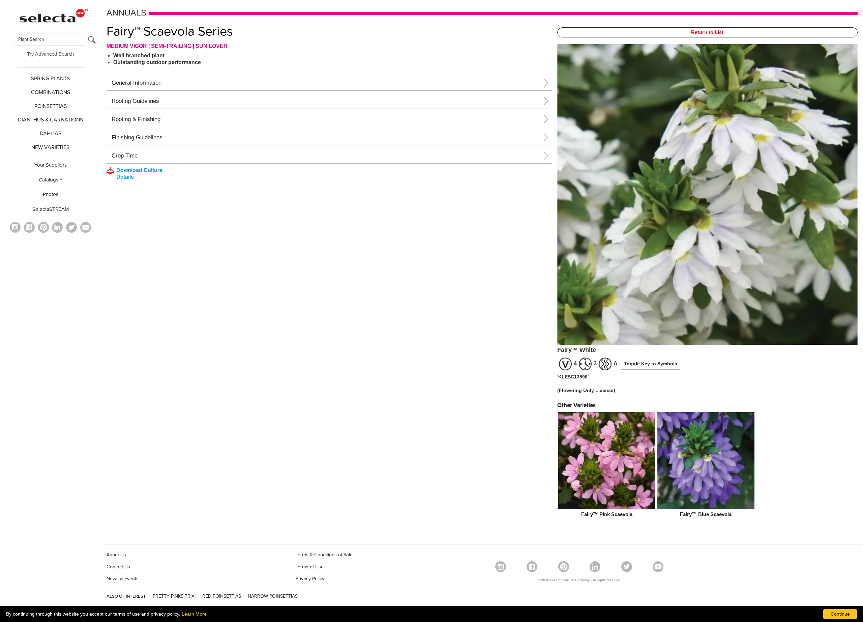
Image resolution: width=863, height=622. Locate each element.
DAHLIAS (50, 133)
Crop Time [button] (125, 155)
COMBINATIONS (50, 92)
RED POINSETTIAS (221, 596)
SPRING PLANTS (50, 78)
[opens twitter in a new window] (71, 227)
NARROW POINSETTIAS (273, 596)
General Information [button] (136, 83)
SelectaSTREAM (50, 209)
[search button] (92, 41)
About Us (116, 555)
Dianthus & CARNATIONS (50, 119)
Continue (840, 614)
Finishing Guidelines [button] (137, 137)
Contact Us (118, 567)
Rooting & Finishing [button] (136, 119)
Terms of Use (310, 567)
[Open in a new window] (43, 227)
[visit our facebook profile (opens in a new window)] (29, 227)
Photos (50, 194)
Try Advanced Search (50, 54)
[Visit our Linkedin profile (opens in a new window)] (57, 227)
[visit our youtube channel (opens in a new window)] (85, 227)
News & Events (123, 579)
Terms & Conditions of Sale (324, 555)
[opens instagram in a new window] (15, 227)
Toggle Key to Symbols (650, 363)
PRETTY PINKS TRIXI (174, 596)
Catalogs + (50, 180)
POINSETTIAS (50, 106)
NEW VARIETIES (50, 147)
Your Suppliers (50, 165)
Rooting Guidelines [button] (135, 101)
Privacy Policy (310, 579)
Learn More (194, 614)
